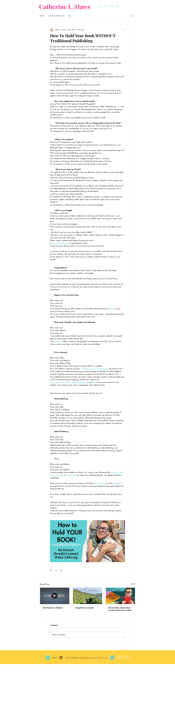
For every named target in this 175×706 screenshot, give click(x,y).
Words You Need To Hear (56, 16)
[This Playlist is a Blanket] (54, 596)
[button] (132, 16)
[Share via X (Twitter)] (56, 570)
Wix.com (130, 658)
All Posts (42, 16)
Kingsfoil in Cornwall (84, 608)
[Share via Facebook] (51, 570)
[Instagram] (61, 658)
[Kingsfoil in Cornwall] (87, 596)
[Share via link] (61, 570)
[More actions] (124, 29)
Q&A (69, 16)
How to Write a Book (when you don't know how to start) (119, 609)
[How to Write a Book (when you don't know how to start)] (120, 596)
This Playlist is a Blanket (52, 608)
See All (133, 584)
